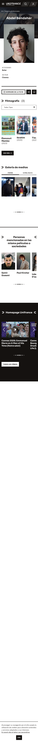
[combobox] (19, 107)
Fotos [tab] (10, 173)
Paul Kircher (23, 273)
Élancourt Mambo (7, 139)
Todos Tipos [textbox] (8, 107)
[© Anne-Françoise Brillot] (16, 187)
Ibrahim (21, 137)
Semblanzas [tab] (28, 173)
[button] (27, 180)
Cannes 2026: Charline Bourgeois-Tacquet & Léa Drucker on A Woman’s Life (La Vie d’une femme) (15, 344)
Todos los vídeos (10, 364)
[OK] (19, 737)
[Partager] (28, 92)
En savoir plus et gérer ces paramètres (16, 732)
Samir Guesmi (6, 274)
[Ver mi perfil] (33, 4)
